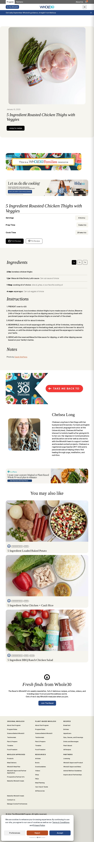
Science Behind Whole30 (15, 733)
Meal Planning (40, 783)
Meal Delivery (12, 763)
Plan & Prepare (12, 741)
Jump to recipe (15, 128)
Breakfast (66, 725)
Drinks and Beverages (71, 741)
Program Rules (12, 729)
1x (74, 262)
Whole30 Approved (16, 754)
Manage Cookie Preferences (17, 804)
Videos (37, 771)
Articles (38, 758)
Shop (37, 775)
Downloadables (40, 767)
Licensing (66, 758)
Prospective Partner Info (16, 777)
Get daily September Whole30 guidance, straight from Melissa (31, 13)
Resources (40, 754)
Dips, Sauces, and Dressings (73, 737)
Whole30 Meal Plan (13, 767)
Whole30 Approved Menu (72, 767)
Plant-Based (67, 745)
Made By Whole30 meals (15, 781)
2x (79, 262)
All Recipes (67, 749)
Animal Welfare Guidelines (72, 771)
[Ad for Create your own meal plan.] (47, 475)
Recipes (67, 721)
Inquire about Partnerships (72, 775)
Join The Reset (47, 703)
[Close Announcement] (91, 12)
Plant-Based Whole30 (45, 721)
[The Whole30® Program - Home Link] (47, 7)
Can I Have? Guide (41, 787)
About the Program (14, 725)
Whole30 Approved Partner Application (16, 772)
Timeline (10, 745)
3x (85, 262)
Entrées (66, 729)
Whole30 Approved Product (73, 763)
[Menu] (84, 7)
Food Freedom (12, 749)
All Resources (40, 791)
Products (10, 758)
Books (37, 763)
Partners (68, 754)
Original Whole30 (15, 721)
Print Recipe (16, 241)
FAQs (37, 779)
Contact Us (11, 800)
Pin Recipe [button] (35, 241)
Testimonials (11, 737)
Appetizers (67, 733)
